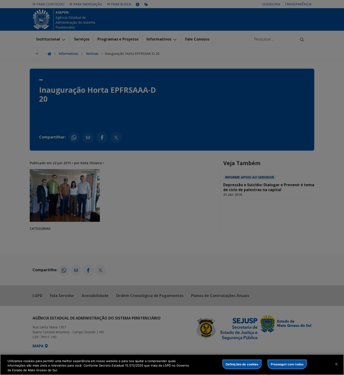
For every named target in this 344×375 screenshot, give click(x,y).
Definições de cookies (242, 364)
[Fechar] (336, 364)
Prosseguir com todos (287, 364)
